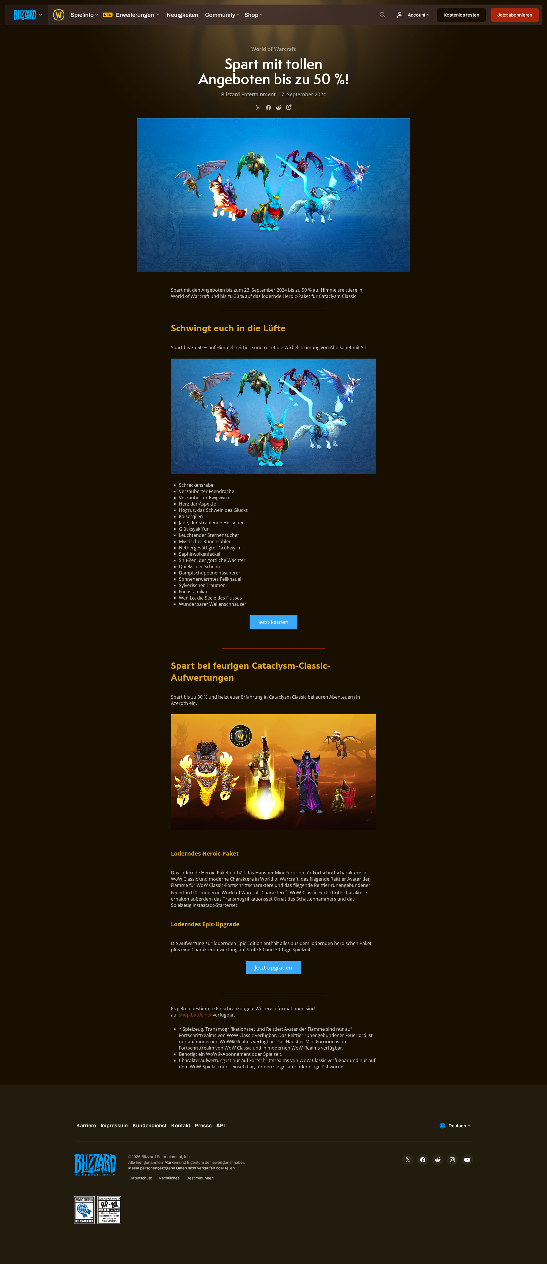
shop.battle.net (195, 1015)
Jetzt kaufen (273, 622)
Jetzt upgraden (273, 967)
